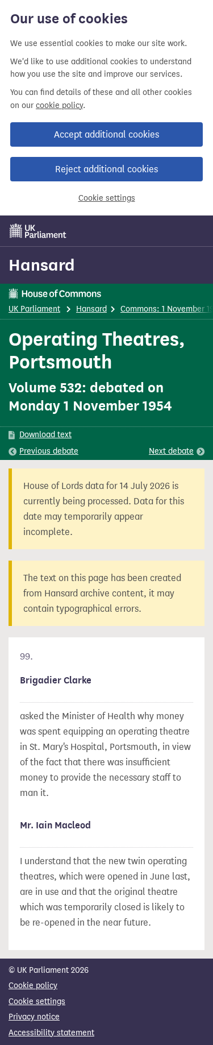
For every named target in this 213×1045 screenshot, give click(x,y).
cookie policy (59, 105)
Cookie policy (33, 985)
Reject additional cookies (106, 169)
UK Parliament (34, 309)
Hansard (42, 265)
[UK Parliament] (38, 230)
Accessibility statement (51, 1033)
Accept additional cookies (106, 134)
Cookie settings (106, 198)
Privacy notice (34, 1017)
